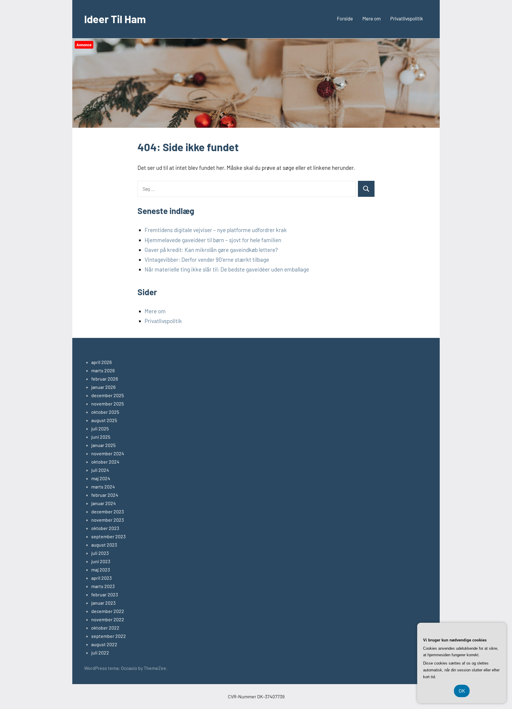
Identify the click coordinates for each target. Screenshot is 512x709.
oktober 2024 (105, 461)
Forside (345, 18)
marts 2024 (103, 486)
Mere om (371, 18)
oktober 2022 (105, 627)
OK (462, 691)
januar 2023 (103, 603)
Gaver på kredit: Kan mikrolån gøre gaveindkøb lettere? (211, 249)
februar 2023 (104, 594)
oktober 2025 (105, 412)
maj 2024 (100, 478)
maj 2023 (100, 569)
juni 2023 (100, 561)
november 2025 (107, 403)
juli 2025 (100, 428)
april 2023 (101, 578)
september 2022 (108, 636)
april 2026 (101, 362)
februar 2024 (104, 495)
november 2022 (107, 619)
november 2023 (107, 520)
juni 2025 (100, 437)
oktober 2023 (105, 528)
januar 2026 (103, 387)
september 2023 (108, 536)
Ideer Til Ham (115, 18)
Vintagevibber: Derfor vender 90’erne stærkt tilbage (207, 259)
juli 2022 (100, 652)
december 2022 (107, 611)
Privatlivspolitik (406, 18)
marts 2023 (103, 586)
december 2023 (107, 511)
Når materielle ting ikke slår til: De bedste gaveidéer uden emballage (227, 269)
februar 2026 (104, 378)
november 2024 (107, 453)
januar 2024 (103, 503)
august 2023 (104, 544)
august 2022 (104, 644)
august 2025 (104, 420)
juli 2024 (100, 470)
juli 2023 (100, 553)
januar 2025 (103, 445)
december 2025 (107, 395)
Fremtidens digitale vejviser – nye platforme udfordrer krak (216, 229)
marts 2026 (103, 370)
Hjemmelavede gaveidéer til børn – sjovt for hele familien (213, 240)
